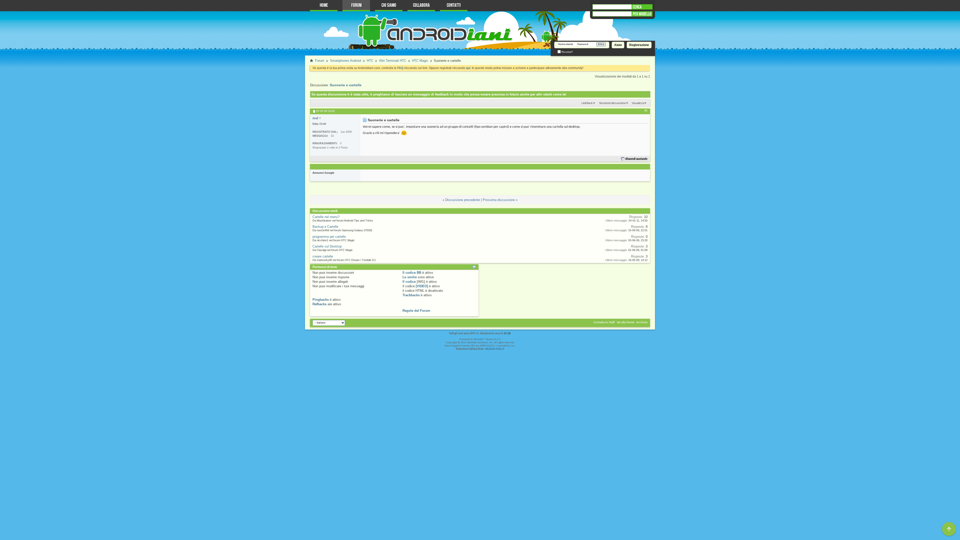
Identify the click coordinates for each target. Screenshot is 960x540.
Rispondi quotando (637, 159)
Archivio (642, 322)
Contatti (454, 5)
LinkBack (587, 103)
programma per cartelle (329, 236)
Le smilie (409, 277)
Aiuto (618, 45)
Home (324, 5)
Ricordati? (567, 51)
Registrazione (639, 45)
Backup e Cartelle (325, 226)
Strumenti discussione (612, 103)
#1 (646, 110)
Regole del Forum (416, 310)
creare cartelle (322, 256)
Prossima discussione (499, 200)
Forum (356, 5)
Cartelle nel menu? (326, 217)
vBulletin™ (479, 339)
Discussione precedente (462, 200)
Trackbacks (411, 295)
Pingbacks (320, 300)
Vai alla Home (625, 322)
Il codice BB (411, 272)
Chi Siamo (389, 5)
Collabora (421, 5)
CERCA (637, 7)
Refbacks (319, 304)
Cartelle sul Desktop (327, 246)
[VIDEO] (422, 286)
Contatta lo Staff (604, 322)
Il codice (409, 282)
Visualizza (638, 103)
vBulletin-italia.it (494, 349)
